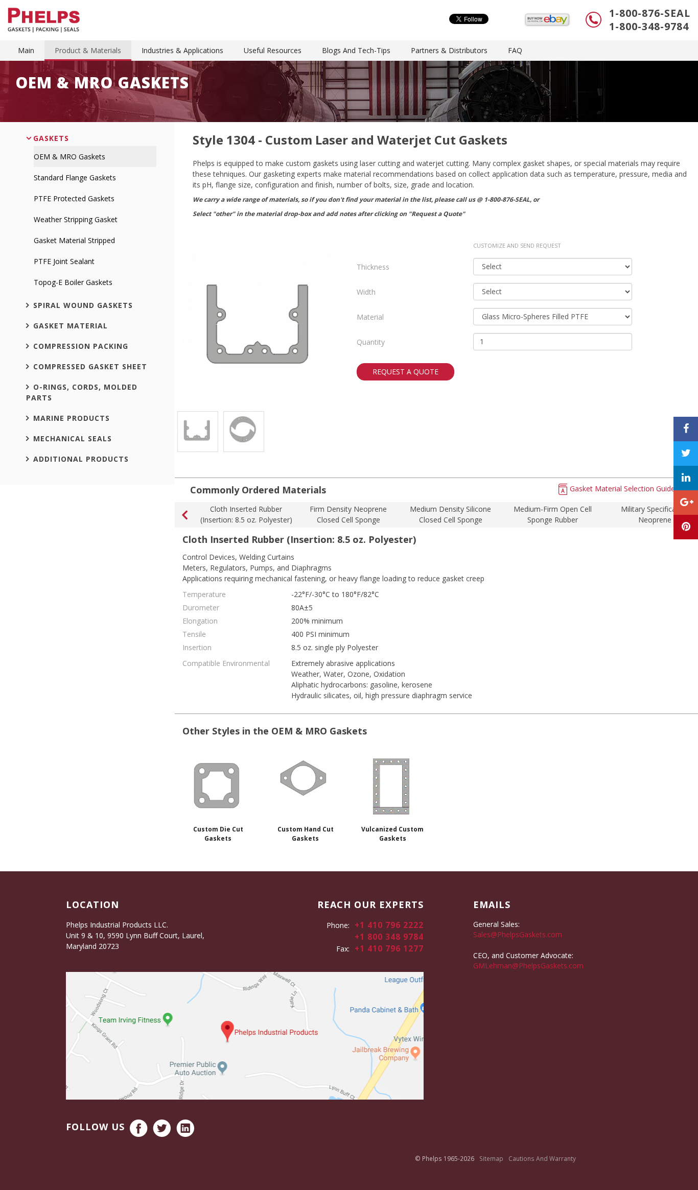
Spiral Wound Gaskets (83, 305)
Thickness (373, 267)
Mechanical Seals (72, 438)
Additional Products (81, 459)
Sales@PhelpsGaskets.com (517, 934)
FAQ (515, 50)
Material (370, 317)
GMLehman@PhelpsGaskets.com (528, 965)
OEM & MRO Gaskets (69, 156)
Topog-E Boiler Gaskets (73, 282)
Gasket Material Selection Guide (622, 488)
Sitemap (491, 1158)
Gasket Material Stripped (74, 240)
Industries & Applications (182, 50)
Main (26, 50)
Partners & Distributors (449, 50)
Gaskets (51, 138)
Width (366, 292)
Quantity (371, 342)
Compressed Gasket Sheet (90, 366)
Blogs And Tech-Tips (356, 50)
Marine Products (71, 418)
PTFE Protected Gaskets (74, 198)
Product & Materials (88, 50)
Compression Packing (80, 346)
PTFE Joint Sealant (64, 261)
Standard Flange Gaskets (75, 177)
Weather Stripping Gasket (76, 219)
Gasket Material (70, 325)
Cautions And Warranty (542, 1158)
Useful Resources (272, 50)
